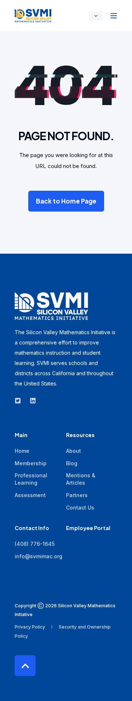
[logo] (51, 306)
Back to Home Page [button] (66, 201)
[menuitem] (22, 451)
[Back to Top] (25, 665)
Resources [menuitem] (80, 435)
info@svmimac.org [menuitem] (38, 556)
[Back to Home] (33, 16)
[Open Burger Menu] (113, 16)
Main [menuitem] (21, 435)
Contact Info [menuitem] (32, 528)
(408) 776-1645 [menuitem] (35, 544)
